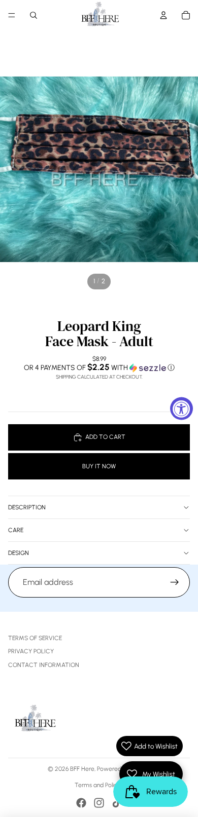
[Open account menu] (163, 15)
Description (27, 507)
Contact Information (43, 665)
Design (18, 552)
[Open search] (33, 15)
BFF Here (82, 768)
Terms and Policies (99, 785)
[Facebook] (81, 803)
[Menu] (11, 15)
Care (15, 530)
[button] (99, 367)
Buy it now (99, 466)
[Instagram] (99, 803)
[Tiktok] (117, 803)
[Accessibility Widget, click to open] (181, 408)
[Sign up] (174, 582)
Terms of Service (35, 638)
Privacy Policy (31, 651)
